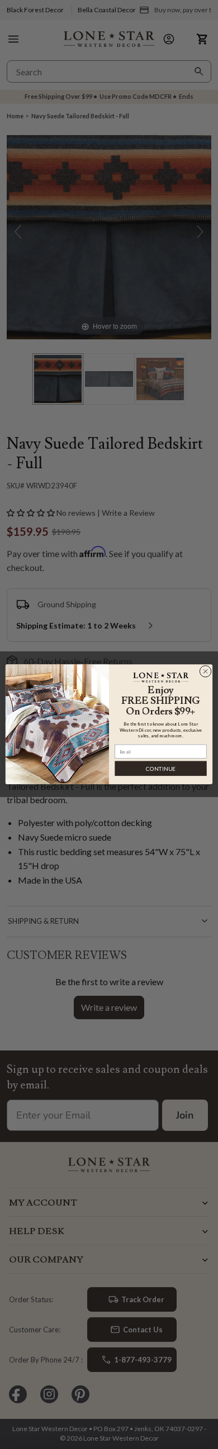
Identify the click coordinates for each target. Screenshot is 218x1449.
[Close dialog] (205, 671)
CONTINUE (161, 768)
